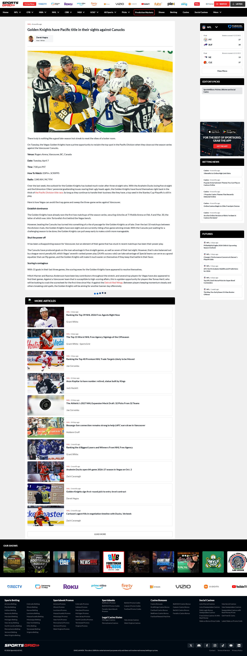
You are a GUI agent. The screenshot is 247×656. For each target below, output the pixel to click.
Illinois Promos (58, 607)
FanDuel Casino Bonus (159, 610)
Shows (162, 12)
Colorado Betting (33, 604)
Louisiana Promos (60, 610)
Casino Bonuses (157, 604)
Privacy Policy (237, 650)
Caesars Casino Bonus (181, 607)
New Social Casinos (229, 604)
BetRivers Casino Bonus (160, 613)
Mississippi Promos (60, 616)
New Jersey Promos (82, 616)
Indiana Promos (81, 607)
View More (222, 71)
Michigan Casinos (108, 620)
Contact (212, 650)
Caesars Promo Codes (132, 606)
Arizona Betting (10, 604)
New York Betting (33, 623)
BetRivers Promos (108, 603)
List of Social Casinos (207, 604)
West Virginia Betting (12, 635)
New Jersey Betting (12, 623)
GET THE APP (222, 146)
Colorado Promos (82, 604)
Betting (173, 12)
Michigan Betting (11, 620)
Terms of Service (224, 650)
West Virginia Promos (61, 629)
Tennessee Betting (33, 629)
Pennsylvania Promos (61, 623)
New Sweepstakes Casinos (231, 607)
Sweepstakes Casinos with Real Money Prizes (231, 611)
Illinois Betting (32, 607)
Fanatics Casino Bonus (181, 613)
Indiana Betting (10, 610)
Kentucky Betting (11, 613)
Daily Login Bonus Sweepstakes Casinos (207, 611)
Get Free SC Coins (228, 616)
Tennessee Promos (82, 623)
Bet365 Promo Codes (132, 603)
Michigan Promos (82, 613)
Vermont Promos (59, 626)
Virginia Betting (32, 632)
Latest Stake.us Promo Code (232, 621)
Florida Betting (10, 607)
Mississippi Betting (34, 620)
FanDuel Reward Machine (160, 616)
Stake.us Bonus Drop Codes (209, 621)
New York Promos (60, 620)
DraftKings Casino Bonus (160, 607)
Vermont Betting (11, 632)
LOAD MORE (100, 534)
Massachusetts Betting (35, 616)
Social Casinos (201, 12)
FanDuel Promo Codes (132, 609)
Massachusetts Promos (61, 613)
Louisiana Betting (33, 613)
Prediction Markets (144, 12)
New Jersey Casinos (131, 620)
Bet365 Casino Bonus (181, 610)
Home (5, 12)
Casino (186, 12)
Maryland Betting (11, 616)
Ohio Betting (31, 626)
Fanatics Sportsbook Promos (109, 610)
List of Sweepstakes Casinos (209, 607)
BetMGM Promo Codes (110, 606)
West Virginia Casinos (132, 623)
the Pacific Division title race (49, 192)
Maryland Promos (82, 610)
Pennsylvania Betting (12, 629)
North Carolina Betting (13, 626)
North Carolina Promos (84, 620)
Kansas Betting (32, 610)
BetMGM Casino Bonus (182, 604)
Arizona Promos (59, 604)
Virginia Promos (81, 626)
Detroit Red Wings (113, 282)
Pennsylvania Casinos (110, 623)
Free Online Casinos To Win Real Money (209, 617)
